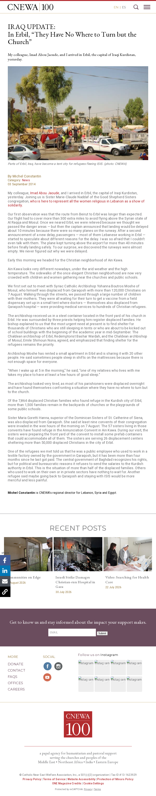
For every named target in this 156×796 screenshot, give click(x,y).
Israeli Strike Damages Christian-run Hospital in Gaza (75, 582)
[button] (86, 668)
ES (124, 7)
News (26, 180)
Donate (15, 664)
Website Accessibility (82, 779)
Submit (102, 633)
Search (136, 7)
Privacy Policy (32, 779)
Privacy (88, 789)
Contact (16, 670)
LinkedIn (5, 571)
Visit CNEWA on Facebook (48, 666)
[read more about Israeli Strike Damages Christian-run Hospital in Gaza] (78, 554)
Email (5, 581)
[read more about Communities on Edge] (28, 554)
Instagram (109, 655)
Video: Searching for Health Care (127, 579)
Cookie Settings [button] (93, 783)
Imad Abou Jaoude (44, 193)
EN (116, 7)
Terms (97, 789)
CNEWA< (30, 7)
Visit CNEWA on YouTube (48, 677)
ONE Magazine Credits (66, 783)
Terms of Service (54, 779)
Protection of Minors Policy (115, 779)
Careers (16, 689)
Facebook (5, 560)
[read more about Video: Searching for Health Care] (127, 554)
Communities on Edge (23, 577)
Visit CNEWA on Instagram (59, 666)
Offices (15, 683)
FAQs (12, 677)
